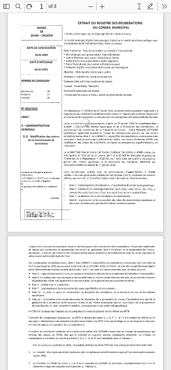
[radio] (139, 6)
